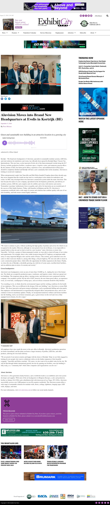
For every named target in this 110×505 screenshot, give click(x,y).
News (4, 33)
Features (14, 33)
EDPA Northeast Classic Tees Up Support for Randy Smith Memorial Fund (92, 72)
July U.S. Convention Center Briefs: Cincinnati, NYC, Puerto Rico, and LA (92, 67)
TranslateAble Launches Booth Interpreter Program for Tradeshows (56, 463)
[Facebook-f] (96, 503)
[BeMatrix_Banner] (55, 48)
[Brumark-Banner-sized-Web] (55, 480)
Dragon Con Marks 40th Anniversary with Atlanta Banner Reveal (91, 82)
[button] (107, 15)
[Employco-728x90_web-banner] (32, 436)
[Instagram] (86, 16)
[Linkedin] (89, 16)
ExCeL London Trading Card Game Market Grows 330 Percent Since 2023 (10, 463)
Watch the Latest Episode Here (91, 120)
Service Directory (45, 33)
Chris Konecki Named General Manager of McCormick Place (91, 77)
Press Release (7, 126)
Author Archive (9, 420)
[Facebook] (81, 16)
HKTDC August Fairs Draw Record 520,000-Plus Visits (33, 462)
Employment (60, 33)
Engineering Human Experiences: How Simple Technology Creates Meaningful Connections (92, 62)
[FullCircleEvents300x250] (91, 228)
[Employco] (89, 162)
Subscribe (83, 33)
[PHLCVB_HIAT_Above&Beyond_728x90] (55, 10)
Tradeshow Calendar (29, 33)
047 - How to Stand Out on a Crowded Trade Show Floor (93, 199)
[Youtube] (91, 16)
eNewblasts (98, 16)
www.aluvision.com (24, 390)
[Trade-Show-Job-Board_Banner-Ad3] (32, 111)
